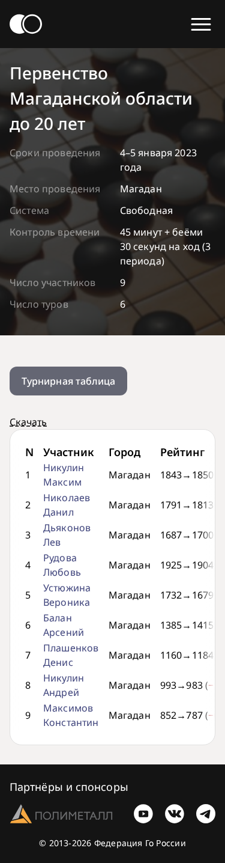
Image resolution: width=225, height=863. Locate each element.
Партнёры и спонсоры (69, 786)
